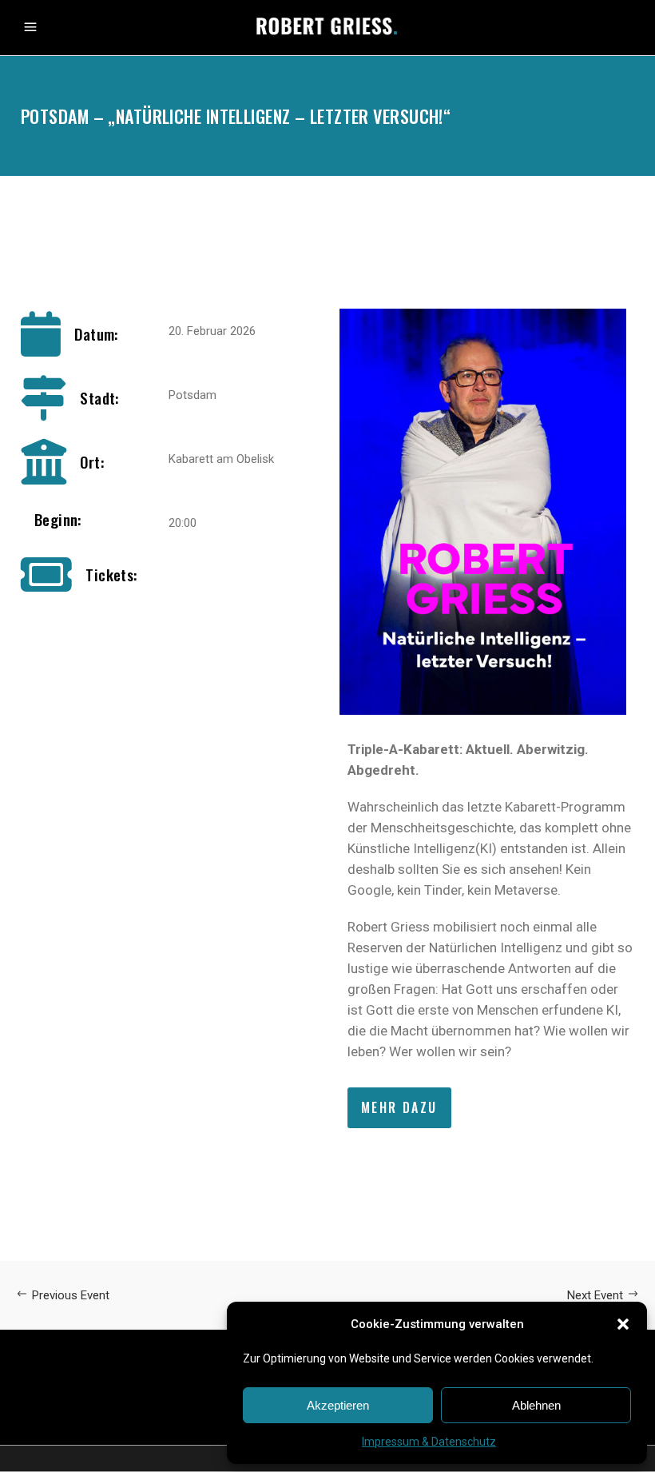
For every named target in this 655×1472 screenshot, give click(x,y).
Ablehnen (536, 1405)
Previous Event (70, 1295)
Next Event (595, 1295)
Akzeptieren (338, 1405)
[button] (623, 1324)
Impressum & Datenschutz (429, 1441)
